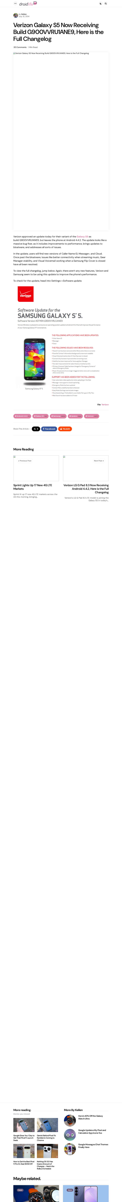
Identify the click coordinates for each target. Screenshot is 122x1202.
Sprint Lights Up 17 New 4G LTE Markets (32, 487)
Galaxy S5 (41, 416)
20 (20, 47)
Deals (20, 1190)
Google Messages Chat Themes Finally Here (93, 1146)
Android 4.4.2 (23, 416)
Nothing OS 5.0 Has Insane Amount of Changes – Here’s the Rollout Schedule (45, 1165)
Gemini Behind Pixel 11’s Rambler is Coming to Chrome (46, 1138)
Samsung (59, 416)
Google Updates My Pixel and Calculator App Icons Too (92, 1131)
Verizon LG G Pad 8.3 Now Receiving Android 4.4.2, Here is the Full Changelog (86, 488)
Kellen (24, 14)
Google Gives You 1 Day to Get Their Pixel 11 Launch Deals (23, 1138)
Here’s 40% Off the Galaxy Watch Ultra (90, 1117)
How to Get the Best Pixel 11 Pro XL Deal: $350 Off (23, 1162)
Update (76, 416)
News (70, 1190)
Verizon (105, 404)
